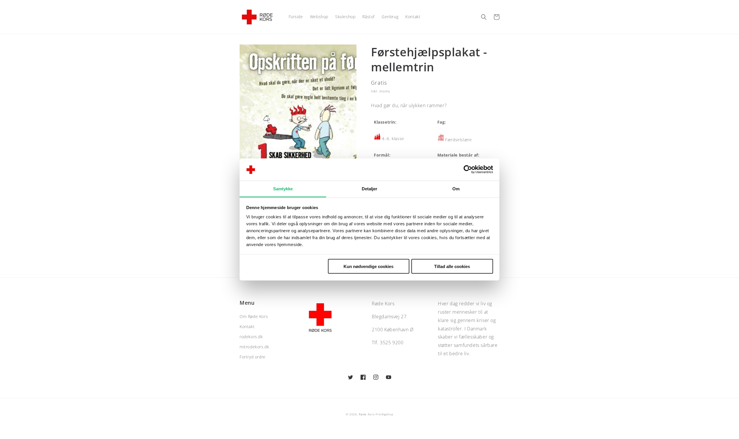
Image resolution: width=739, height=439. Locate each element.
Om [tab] (456, 188)
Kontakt (247, 326)
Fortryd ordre (253, 357)
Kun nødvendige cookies (368, 266)
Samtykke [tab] (283, 188)
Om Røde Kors (254, 316)
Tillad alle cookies (452, 266)
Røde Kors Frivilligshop (376, 414)
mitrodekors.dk (254, 346)
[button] (483, 17)
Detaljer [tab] (370, 188)
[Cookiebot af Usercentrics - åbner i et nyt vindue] (468, 169)
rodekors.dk (251, 336)
